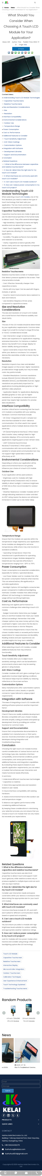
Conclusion (7, 158)
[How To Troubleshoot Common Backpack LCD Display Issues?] (25, 1063)
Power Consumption (11, 129)
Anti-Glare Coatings (12, 142)
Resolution (8, 113)
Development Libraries (13, 151)
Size (5, 110)
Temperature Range (12, 126)
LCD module (25, 197)
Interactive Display (10, 965)
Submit (7, 1091)
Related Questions (10, 161)
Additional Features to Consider (15, 136)
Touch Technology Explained (14, 984)
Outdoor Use (9, 123)
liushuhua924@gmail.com (16, 1153)
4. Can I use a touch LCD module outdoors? (20, 182)
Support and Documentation (15, 155)
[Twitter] (13, 1115)
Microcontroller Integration (13, 969)
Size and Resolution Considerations (16, 107)
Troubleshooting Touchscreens (15, 988)
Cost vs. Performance (11, 132)
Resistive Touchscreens (13, 104)
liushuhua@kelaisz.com (15, 1149)
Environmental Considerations (14, 120)
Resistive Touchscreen (11, 961)
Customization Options (13, 145)
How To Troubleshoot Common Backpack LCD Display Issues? (23, 1067)
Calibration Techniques (12, 977)
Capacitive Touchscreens (14, 101)
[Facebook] (4, 1115)
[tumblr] (17, 1115)
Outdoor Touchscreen (11, 973)
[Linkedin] (8, 1115)
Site (25, 45)
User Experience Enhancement (15, 981)
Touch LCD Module (10, 954)
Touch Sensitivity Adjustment (15, 139)
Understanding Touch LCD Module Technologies (21, 98)
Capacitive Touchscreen (12, 957)
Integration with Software (13, 148)
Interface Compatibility (12, 117)
